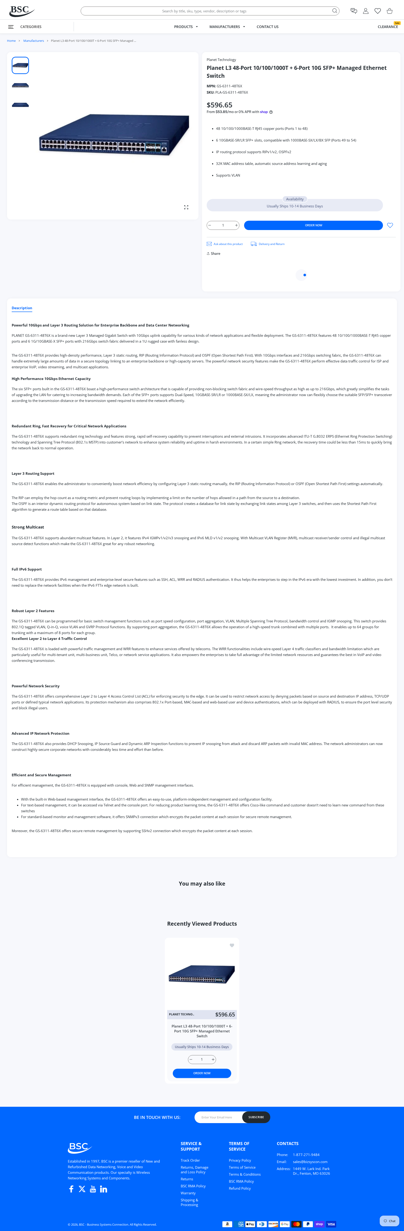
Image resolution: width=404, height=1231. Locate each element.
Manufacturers (33, 41)
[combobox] (210, 11)
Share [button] (215, 253)
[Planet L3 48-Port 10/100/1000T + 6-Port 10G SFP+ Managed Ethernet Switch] (202, 975)
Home (11, 41)
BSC (81, 1224)
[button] (354, 11)
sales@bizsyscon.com (310, 1161)
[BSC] (17, 11)
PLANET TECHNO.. (181, 1014)
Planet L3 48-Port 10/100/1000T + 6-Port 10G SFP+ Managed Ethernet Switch (202, 1031)
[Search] (334, 10)
